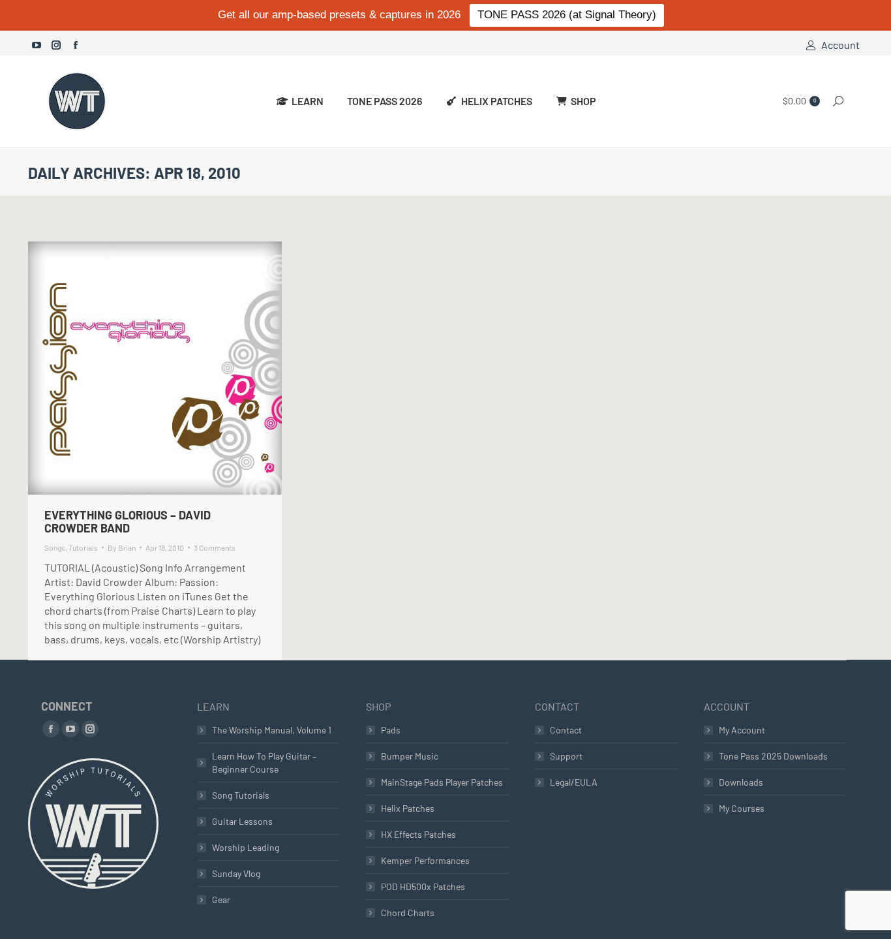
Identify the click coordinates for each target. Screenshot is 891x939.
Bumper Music (409, 756)
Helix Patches (407, 808)
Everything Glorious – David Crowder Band (127, 521)
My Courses (741, 808)
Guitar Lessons (242, 821)
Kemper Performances (425, 860)
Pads (390, 729)
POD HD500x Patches (423, 886)
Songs (54, 547)
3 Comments (214, 547)
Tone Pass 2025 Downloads (773, 756)
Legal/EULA (573, 782)
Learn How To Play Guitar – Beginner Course (264, 762)
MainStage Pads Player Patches (442, 782)
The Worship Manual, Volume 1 (271, 729)
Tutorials (83, 547)
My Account (742, 729)
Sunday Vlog (236, 873)
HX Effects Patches (418, 834)
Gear (221, 899)
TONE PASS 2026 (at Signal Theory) (566, 14)
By (122, 547)
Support (566, 756)
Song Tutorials (240, 795)
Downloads (741, 782)
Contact (566, 729)
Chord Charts (407, 912)
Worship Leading (245, 847)
